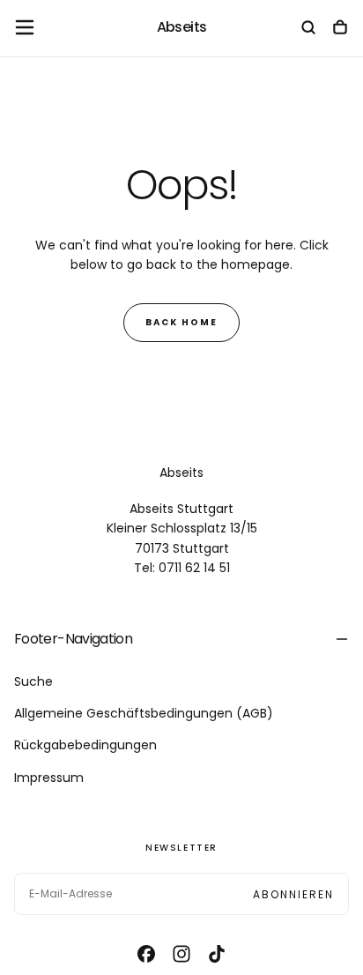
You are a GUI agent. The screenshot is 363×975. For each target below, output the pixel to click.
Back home (181, 322)
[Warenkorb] (340, 29)
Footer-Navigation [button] (73, 639)
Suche (33, 681)
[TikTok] (216, 953)
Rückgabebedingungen (85, 745)
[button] (24, 27)
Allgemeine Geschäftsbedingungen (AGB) (143, 713)
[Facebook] (146, 953)
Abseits (181, 472)
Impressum (49, 777)
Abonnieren (293, 894)
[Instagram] (181, 953)
